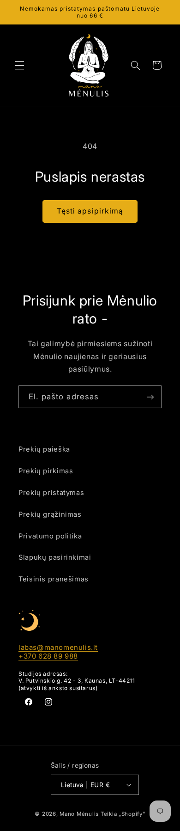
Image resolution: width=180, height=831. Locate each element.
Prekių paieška (44, 449)
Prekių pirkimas (45, 471)
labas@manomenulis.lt (58, 647)
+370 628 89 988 (48, 656)
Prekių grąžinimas (50, 514)
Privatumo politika (50, 536)
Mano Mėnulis (79, 814)
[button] (19, 65)
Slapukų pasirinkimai (54, 557)
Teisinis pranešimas (53, 579)
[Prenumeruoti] (150, 396)
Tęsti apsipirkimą (90, 211)
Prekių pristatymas (51, 493)
